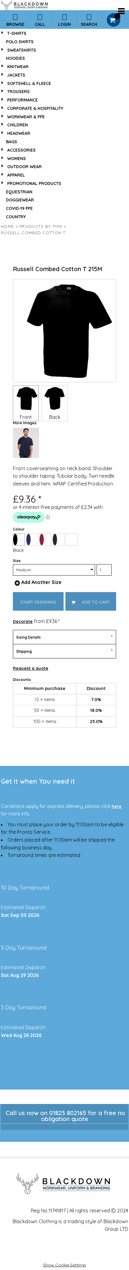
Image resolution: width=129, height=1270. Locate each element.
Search (89, 24)
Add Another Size (41, 582)
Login (64, 24)
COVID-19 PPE (19, 208)
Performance (22, 100)
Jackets (16, 75)
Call (40, 24)
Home (7, 226)
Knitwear (17, 66)
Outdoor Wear (24, 166)
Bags (11, 141)
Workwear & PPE (26, 116)
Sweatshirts (21, 50)
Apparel (16, 175)
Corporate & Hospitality (35, 108)
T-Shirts (16, 33)
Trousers (18, 91)
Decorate (23, 621)
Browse (15, 24)
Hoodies (15, 58)
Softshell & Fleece (29, 83)
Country (16, 216)
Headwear (18, 133)
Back (54, 417)
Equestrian (19, 192)
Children (17, 125)
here (117, 806)
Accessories (21, 150)
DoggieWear (20, 200)
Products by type (41, 226)
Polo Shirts (20, 41)
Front (26, 417)
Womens (16, 158)
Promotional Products (34, 183)
